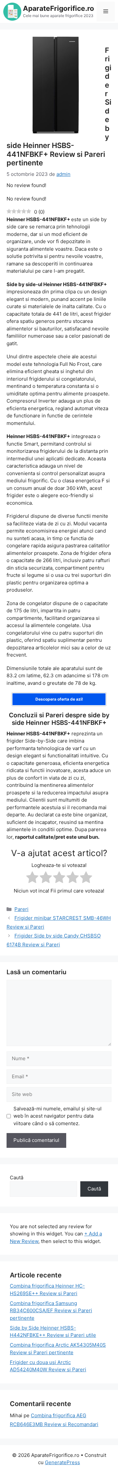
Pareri (21, 909)
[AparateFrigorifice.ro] (12, 11)
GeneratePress (62, 1462)
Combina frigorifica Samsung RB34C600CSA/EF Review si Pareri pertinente (51, 1310)
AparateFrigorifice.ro (58, 8)
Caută (16, 1177)
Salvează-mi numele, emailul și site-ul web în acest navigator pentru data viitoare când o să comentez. (57, 1115)
